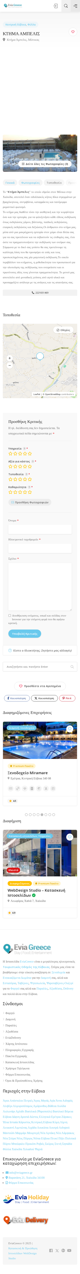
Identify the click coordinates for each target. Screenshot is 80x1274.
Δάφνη (16, 1116)
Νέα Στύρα (10, 1138)
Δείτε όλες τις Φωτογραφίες (44, 164)
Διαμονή (46, 977)
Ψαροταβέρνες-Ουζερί (60, 983)
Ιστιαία (14, 1122)
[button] (10, 358)
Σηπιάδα (67, 1143)
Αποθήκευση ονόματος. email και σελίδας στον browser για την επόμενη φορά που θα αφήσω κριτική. (37, 619)
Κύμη (56, 1122)
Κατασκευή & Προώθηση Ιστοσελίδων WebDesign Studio (22, 1253)
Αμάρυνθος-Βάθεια (45, 1106)
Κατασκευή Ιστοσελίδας (19, 1062)
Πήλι (61, 1138)
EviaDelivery (13, 1037)
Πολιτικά (70, 1138)
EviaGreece (27, 961)
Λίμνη (63, 1122)
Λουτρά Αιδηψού (59, 1127)
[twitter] (57, 1250)
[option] (40, 764)
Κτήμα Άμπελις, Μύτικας (22, 40)
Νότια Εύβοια (41, 1138)
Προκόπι (30, 1143)
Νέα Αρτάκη (48, 1133)
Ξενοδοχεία (58, 972)
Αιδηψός (67, 1100)
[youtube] (69, 1250)
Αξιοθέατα (55, 988)
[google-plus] (63, 1250)
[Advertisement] (40, 93)
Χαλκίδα (17, 1149)
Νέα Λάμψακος (65, 1133)
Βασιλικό (59, 1111)
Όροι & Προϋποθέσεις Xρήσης (24, 1080)
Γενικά (10, 182)
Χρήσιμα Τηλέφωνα (17, 1068)
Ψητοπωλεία (37, 983)
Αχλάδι (20, 1111)
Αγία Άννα (55, 1100)
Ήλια (6, 1122)
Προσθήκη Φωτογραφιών (31, 502)
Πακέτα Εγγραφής (16, 1056)
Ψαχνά (38, 1149)
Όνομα (13, 521)
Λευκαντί (9, 1127)
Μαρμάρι (21, 1133)
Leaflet (36, 394)
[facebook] (51, 1250)
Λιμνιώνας (21, 1127)
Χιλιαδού (29, 1149)
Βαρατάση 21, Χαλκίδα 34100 (26, 1177)
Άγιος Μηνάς (41, 1100)
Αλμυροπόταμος (23, 1106)
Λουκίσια (43, 1127)
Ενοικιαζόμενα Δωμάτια (17, 977)
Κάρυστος (25, 1122)
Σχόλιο (13, 559)
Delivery (68, 988)
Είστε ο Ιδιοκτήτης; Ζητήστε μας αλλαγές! (42, 650)
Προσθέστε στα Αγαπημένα (42, 686)
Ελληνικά (45, 1116)
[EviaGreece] (13, 5)
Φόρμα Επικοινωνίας (17, 1074)
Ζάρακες (66, 1116)
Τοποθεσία (54, 182)
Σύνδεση (56, 6)
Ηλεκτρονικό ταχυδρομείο (24, 540)
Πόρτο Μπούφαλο (14, 1143)
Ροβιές (40, 1143)
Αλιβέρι (8, 1106)
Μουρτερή (33, 1133)
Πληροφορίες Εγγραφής (19, 1050)
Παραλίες (42, 988)
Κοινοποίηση (18, 698)
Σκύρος (50, 1143)
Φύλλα (32, 24)
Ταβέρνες (23, 983)
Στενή (58, 1143)
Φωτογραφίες (30, 182)
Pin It (68, 698)
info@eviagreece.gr (20, 1172)
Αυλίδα (61, 1106)
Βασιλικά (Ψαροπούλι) (39, 1111)
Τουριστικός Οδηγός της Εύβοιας (26, 967)
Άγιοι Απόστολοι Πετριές (18, 1100)
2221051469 (41, 292)
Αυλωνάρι (9, 1111)
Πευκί (54, 1138)
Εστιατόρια (9, 983)
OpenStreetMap (53, 394)
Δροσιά (25, 1116)
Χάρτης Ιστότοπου (16, 1043)
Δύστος (34, 1116)
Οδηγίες (65, 330)
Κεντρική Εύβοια (15, 24)
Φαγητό (15, 988)
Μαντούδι (9, 1133)
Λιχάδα (32, 1127)
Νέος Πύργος (25, 1138)
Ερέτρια (56, 1116)
